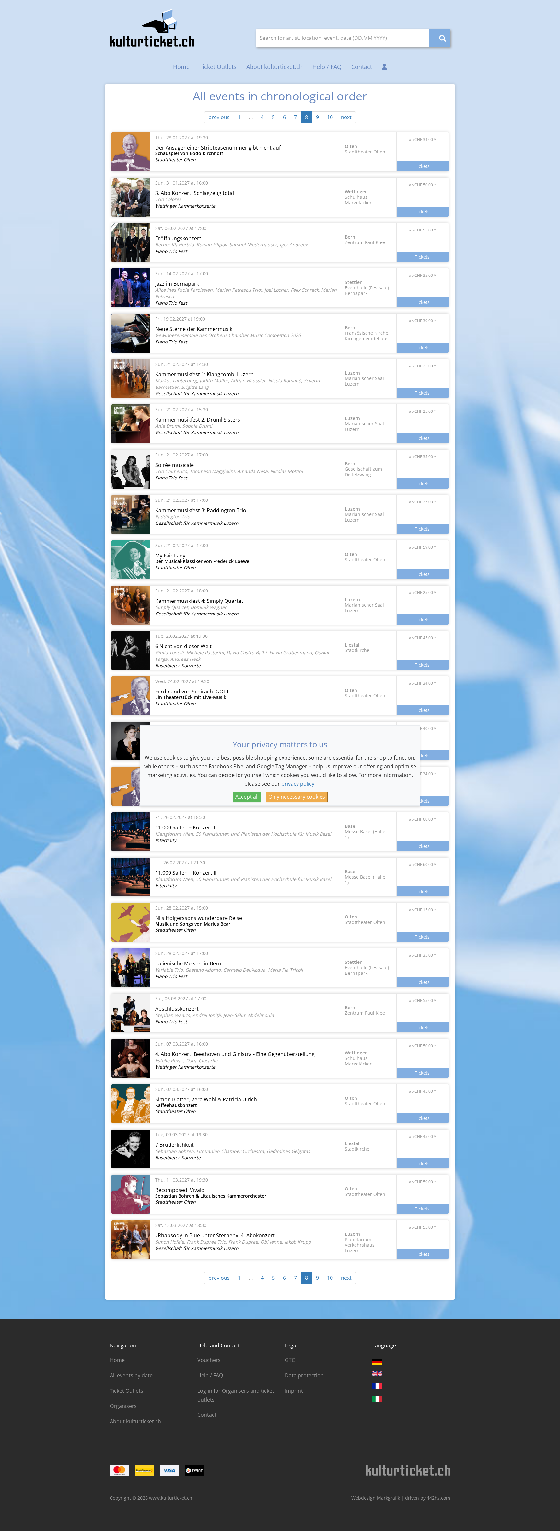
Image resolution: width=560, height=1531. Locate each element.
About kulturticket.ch (274, 67)
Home (181, 67)
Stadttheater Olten (175, 159)
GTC (290, 1360)
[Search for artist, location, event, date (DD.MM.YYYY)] (439, 38)
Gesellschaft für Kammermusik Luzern (197, 393)
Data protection (304, 1375)
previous (219, 117)
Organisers (123, 1406)
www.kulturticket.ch (170, 1498)
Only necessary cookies (296, 796)
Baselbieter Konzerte (178, 665)
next (346, 117)
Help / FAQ (327, 67)
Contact (361, 67)
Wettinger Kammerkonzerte (185, 206)
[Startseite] (152, 28)
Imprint (294, 1390)
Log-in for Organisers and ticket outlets (235, 1395)
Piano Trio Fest (171, 251)
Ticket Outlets (218, 67)
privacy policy (297, 783)
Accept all (247, 796)
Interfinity (165, 840)
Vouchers (209, 1360)
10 (330, 117)
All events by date (131, 1375)
